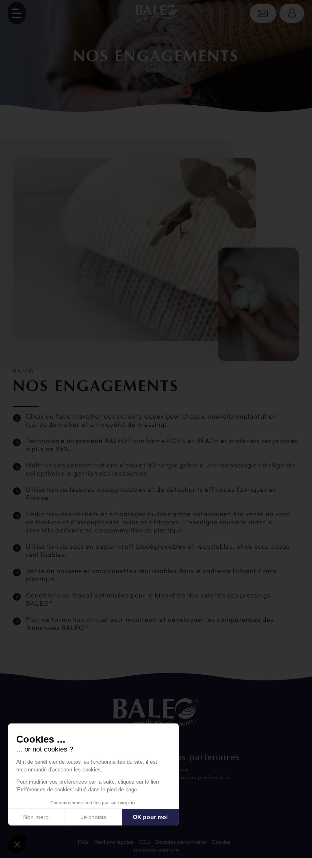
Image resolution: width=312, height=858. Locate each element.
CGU (144, 841)
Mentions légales (113, 841)
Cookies (221, 841)
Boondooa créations (156, 849)
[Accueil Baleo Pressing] (156, 14)
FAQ (83, 841)
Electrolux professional (200, 777)
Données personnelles (181, 841)
